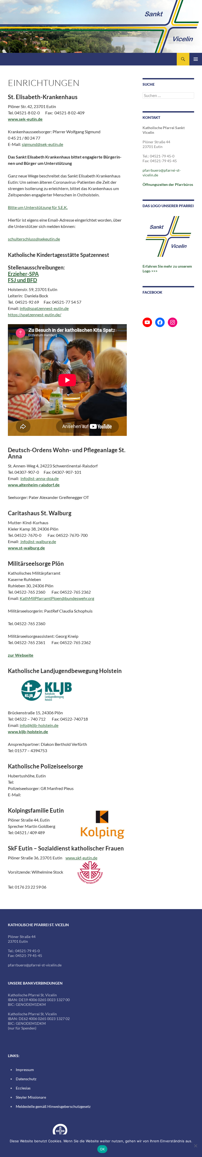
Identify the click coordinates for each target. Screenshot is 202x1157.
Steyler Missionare (31, 1097)
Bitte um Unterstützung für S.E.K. (38, 207)
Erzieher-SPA (23, 274)
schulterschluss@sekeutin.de (34, 238)
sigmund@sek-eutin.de (42, 144)
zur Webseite (20, 655)
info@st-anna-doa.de (40, 478)
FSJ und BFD (22, 280)
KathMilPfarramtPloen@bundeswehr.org (57, 598)
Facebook (152, 292)
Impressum (25, 1069)
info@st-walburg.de (38, 541)
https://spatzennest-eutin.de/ (34, 314)
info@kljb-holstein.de (39, 725)
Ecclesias (23, 1088)
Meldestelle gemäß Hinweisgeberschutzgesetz (53, 1106)
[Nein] (195, 1145)
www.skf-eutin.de (81, 857)
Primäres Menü (195, 59)
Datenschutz (26, 1079)
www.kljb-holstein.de (28, 731)
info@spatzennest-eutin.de (44, 308)
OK (102, 1149)
